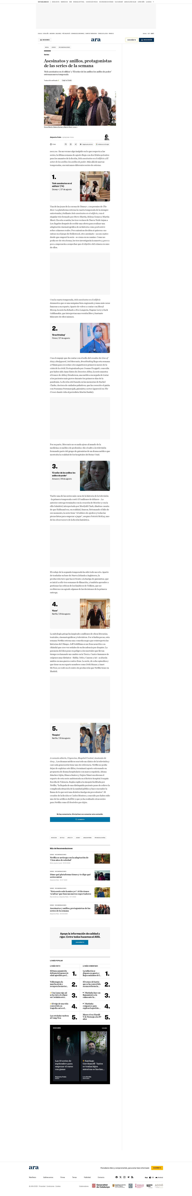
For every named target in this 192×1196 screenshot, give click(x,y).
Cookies (57, 1186)
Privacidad (42, 1186)
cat (149, 33)
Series (54, 47)
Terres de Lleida (103, 33)
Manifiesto (32, 1177)
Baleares (58, 33)
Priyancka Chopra (100, 837)
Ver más (104, 1028)
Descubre (57, 1028)
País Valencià (66, 33)
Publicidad (87, 1177)
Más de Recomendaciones (61, 848)
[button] (153, 1)
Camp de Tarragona (91, 33)
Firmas (62, 1177)
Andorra (52, 33)
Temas (74, 1177)
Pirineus (111, 33)
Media (47, 47)
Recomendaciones (64, 47)
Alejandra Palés (55, 137)
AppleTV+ (70, 837)
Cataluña (45, 33)
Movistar (54, 837)
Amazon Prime (87, 837)
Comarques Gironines (77, 33)
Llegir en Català (66, 80)
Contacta (101, 1177)
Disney (78, 837)
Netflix (62, 837)
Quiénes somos (48, 1177)
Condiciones (50, 1186)
